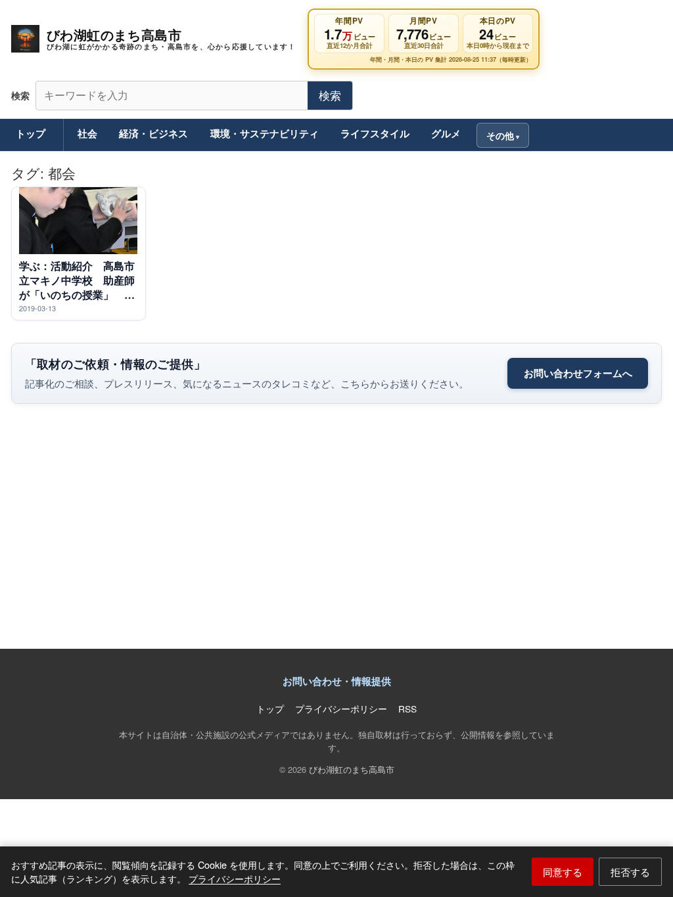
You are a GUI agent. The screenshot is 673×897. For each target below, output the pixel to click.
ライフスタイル (374, 133)
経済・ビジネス (153, 133)
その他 (500, 135)
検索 (330, 95)
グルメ (446, 133)
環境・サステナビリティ (264, 133)
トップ (30, 133)
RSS (407, 708)
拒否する (630, 871)
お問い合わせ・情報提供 (337, 681)
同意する (562, 871)
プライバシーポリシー (235, 878)
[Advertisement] (336, 534)
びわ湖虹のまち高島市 (351, 769)
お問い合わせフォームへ (578, 373)
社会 (87, 133)
